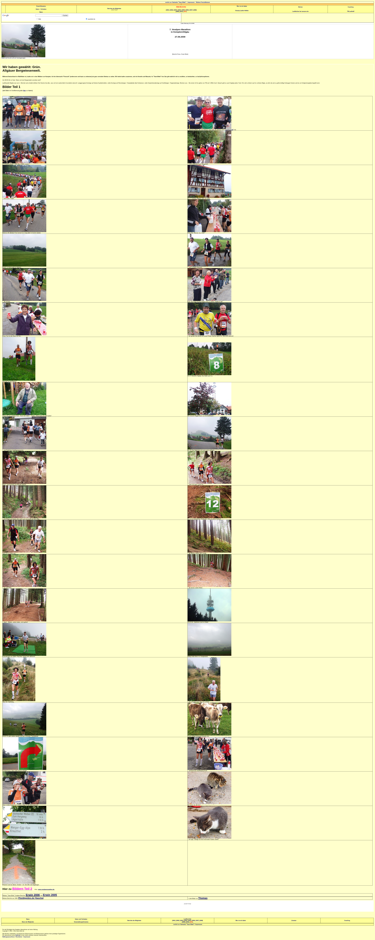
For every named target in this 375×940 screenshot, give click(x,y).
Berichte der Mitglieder (114, 8)
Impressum (191, 2)
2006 (187, 10)
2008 (195, 10)
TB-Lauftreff (350, 11)
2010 (181, 11)
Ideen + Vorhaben (41, 9)
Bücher (300, 7)
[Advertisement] (187, 908)
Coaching (351, 7)
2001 (167, 10)
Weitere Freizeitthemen (203, 2)
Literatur (293, 920)
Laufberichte (187, 919)
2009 (177, 11)
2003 (175, 10)
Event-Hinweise (41, 6)
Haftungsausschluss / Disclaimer (12, 937)
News (41, 12)
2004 (179, 10)
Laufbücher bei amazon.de (300, 11)
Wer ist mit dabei (242, 6)
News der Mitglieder (28, 922)
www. (46, 889)
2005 (183, 10)
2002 (171, 10)
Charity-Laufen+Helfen (242, 10)
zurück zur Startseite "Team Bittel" (175, 2)
